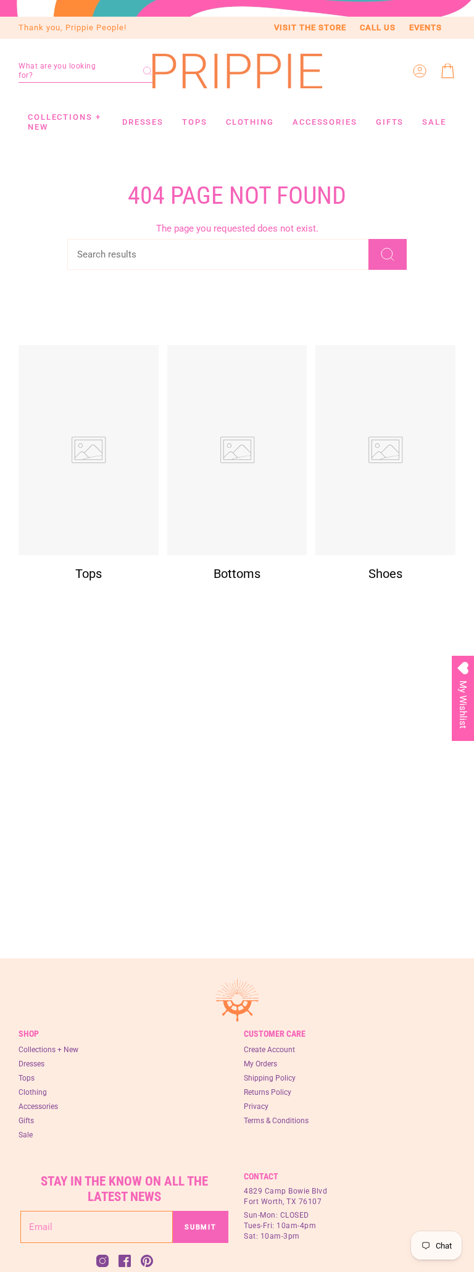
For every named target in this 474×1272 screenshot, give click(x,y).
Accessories (38, 1106)
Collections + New (48, 1049)
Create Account (269, 1049)
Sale (26, 1135)
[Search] (387, 254)
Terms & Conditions (276, 1120)
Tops (27, 1078)
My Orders (260, 1064)
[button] (85, 71)
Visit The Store (310, 27)
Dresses (31, 1064)
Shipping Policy (270, 1078)
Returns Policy (267, 1092)
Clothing (33, 1092)
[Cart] (448, 71)
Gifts (26, 1120)
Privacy (256, 1106)
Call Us (378, 27)
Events (425, 27)
